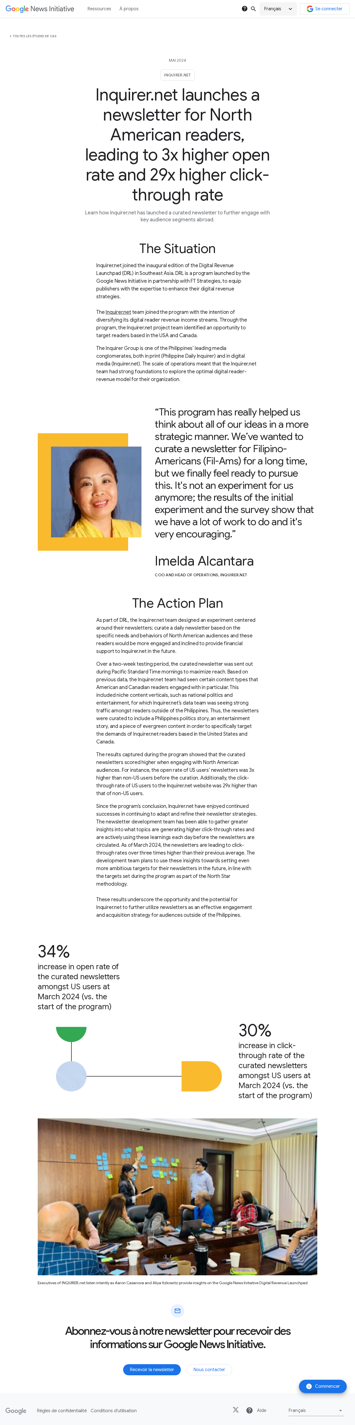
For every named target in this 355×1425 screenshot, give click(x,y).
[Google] (16, 1411)
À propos (129, 9)
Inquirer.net (118, 312)
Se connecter (329, 9)
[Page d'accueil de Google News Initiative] (40, 9)
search (253, 9)
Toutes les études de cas (34, 36)
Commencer (323, 1386)
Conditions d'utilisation (114, 1411)
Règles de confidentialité (62, 1411)
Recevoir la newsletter (152, 1370)
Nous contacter (209, 1370)
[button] (278, 9)
